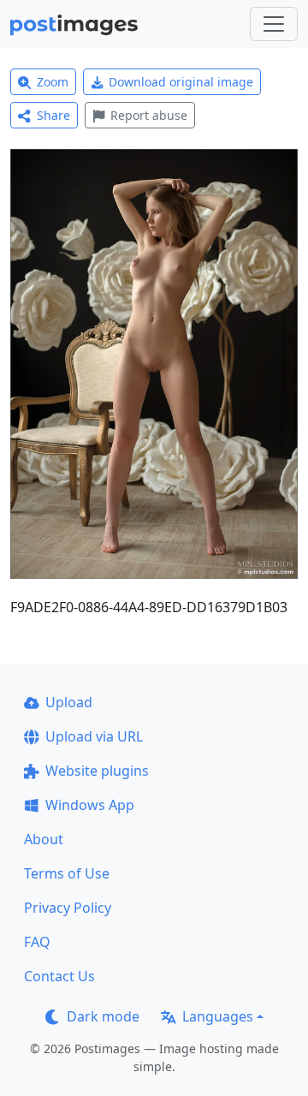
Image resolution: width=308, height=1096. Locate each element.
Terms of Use (67, 873)
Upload (68, 702)
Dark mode (103, 1016)
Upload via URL (94, 736)
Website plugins (97, 770)
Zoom (52, 82)
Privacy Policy (67, 907)
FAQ (37, 941)
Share (53, 115)
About (43, 839)
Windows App (89, 804)
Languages (217, 1016)
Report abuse (148, 115)
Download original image (181, 82)
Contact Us (59, 976)
